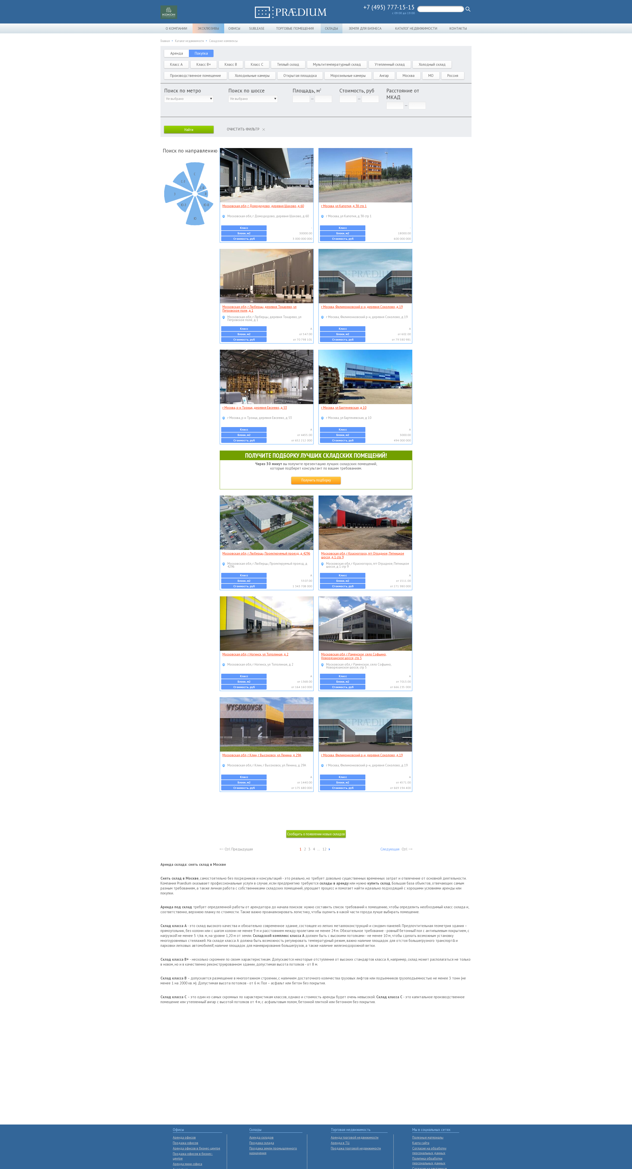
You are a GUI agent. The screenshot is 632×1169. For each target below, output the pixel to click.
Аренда (176, 53)
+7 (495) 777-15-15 (389, 7)
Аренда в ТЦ (340, 1143)
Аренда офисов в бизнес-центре (196, 1148)
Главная (165, 41)
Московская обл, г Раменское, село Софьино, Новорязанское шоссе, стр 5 (354, 656)
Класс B (231, 64)
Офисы (234, 28)
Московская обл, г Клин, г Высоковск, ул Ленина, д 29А (261, 755)
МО (431, 75)
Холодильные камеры (252, 75)
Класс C (257, 64)
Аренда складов (261, 1137)
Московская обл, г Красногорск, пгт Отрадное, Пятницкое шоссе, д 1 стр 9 (362, 555)
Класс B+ (204, 64)
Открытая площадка (300, 75)
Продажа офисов (185, 1143)
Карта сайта (420, 1143)
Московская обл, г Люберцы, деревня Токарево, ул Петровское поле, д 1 (259, 309)
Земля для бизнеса (365, 28)
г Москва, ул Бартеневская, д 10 (343, 408)
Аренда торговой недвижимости (354, 1137)
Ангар (384, 75)
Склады (331, 28)
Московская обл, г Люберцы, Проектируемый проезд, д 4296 (266, 553)
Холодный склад (432, 64)
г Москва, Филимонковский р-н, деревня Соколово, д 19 (362, 307)
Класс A (176, 64)
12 (324, 849)
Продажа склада (261, 1143)
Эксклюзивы (208, 28)
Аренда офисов (184, 1137)
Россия (452, 75)
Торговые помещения (295, 28)
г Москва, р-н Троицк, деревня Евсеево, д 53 (254, 408)
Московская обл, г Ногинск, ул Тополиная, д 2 (255, 654)
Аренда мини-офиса (187, 1164)
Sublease (256, 28)
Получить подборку (316, 479)
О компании (176, 28)
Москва (409, 75)
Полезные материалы (427, 1137)
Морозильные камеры (348, 75)
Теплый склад (288, 64)
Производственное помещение (195, 75)
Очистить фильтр (243, 129)
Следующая (389, 849)
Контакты (458, 28)
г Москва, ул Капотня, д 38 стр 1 (344, 206)
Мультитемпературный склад (337, 64)
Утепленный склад (390, 64)
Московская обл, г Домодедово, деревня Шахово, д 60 (263, 206)
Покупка (201, 53)
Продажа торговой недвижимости (356, 1148)
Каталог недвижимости (416, 28)
